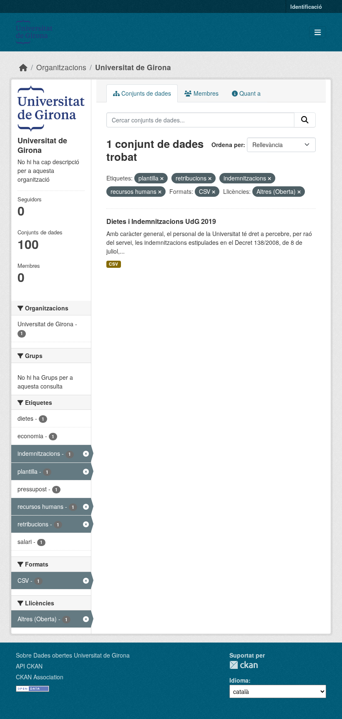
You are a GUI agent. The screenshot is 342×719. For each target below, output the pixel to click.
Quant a (249, 93)
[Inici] (23, 67)
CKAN (243, 665)
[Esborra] (161, 178)
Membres (205, 93)
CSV (113, 264)
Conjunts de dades (145, 93)
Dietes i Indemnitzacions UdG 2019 (161, 221)
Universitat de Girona (133, 67)
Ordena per (227, 144)
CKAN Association (39, 677)
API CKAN (29, 666)
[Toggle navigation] (317, 32)
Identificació (306, 6)
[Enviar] (305, 119)
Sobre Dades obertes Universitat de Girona (73, 655)
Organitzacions (61, 67)
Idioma (239, 680)
